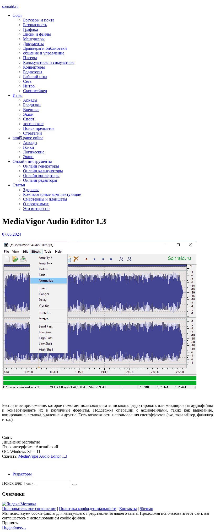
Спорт (28, 119)
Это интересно (36, 208)
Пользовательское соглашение (29, 508)
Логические (33, 152)
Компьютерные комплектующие (52, 194)
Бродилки (32, 105)
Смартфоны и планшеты (45, 199)
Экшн (28, 114)
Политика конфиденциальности (87, 508)
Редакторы (32, 72)
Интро (29, 86)
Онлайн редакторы (40, 180)
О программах (36, 204)
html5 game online (28, 138)
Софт (17, 15)
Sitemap (146, 508)
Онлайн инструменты (32, 161)
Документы (33, 43)
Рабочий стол (35, 76)
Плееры (30, 58)
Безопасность (35, 25)
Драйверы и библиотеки (45, 48)
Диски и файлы (37, 34)
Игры (18, 95)
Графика (30, 29)
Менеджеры (34, 39)
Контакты (128, 508)
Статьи (19, 185)
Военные (31, 109)
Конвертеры (34, 67)
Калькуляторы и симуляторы (48, 62)
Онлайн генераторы (41, 166)
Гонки (28, 147)
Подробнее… (14, 527)
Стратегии (32, 133)
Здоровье (31, 189)
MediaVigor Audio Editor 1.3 (42, 456)
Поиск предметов (39, 128)
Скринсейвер (35, 90)
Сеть (27, 81)
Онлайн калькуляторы (43, 171)
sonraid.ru (10, 6)
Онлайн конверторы (41, 175)
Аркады (30, 100)
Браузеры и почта (38, 20)
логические (33, 123)
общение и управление (43, 53)
